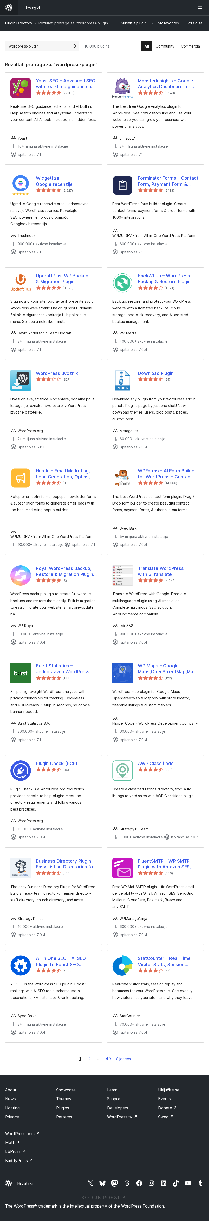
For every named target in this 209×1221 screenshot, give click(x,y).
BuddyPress (19, 1160)
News (10, 1098)
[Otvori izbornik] (201, 7)
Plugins (62, 1107)
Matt (12, 1142)
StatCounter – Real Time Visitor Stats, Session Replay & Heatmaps (164, 961)
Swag (166, 1116)
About (10, 1089)
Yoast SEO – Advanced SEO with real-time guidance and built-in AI (66, 84)
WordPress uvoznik (57, 373)
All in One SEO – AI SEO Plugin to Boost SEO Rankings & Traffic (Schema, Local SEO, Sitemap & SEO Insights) (62, 961)
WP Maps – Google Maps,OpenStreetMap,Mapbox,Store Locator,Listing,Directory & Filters (168, 669)
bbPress (15, 1151)
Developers (117, 1107)
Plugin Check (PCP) (56, 763)
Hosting (12, 1107)
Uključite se (168, 1089)
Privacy (12, 1116)
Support (114, 1098)
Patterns (64, 1116)
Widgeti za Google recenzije (54, 181)
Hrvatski (25, 1183)
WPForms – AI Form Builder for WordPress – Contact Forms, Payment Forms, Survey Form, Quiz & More (167, 474)
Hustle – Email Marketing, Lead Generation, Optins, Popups (63, 474)
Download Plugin (156, 373)
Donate (167, 1107)
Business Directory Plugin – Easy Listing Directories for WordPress (65, 864)
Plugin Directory (18, 23)
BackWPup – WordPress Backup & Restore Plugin (164, 278)
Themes (63, 1098)
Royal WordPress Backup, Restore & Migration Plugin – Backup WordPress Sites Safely (66, 571)
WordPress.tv (122, 1116)
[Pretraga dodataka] (74, 46)
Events (164, 1098)
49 (108, 1058)
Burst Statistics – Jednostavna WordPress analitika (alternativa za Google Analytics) (62, 669)
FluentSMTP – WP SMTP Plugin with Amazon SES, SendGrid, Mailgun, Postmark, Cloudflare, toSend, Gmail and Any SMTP (164, 864)
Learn (112, 1089)
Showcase (66, 1089)
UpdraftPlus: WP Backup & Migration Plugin (62, 278)
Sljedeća (123, 1059)
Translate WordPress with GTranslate (161, 571)
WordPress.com (22, 1133)
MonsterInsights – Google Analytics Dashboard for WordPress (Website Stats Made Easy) (167, 84)
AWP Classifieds (156, 763)
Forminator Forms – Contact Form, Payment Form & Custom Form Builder (168, 181)
